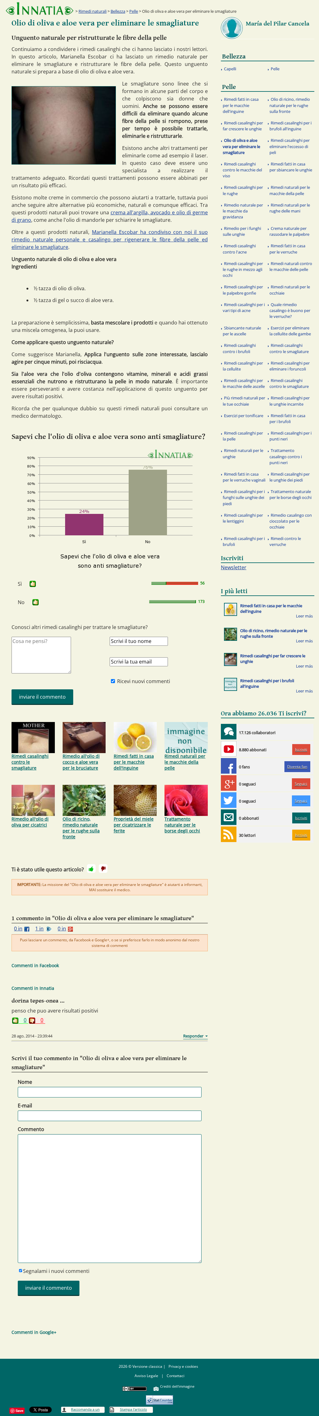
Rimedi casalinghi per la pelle (243, 436)
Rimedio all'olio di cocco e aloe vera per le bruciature (81, 762)
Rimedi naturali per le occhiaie (289, 290)
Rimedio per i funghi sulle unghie (242, 231)
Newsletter (233, 567)
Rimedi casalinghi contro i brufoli (239, 348)
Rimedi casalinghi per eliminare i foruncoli (289, 366)
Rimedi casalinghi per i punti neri (290, 436)
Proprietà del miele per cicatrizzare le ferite (134, 825)
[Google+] (228, 783)
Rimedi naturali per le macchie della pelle (184, 762)
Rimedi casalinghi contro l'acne (239, 248)
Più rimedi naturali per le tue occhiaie (244, 401)
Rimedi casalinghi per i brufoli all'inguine (290, 126)
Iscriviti (301, 749)
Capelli (230, 69)
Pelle (133, 11)
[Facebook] (228, 766)
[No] (103, 868)
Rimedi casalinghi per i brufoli (244, 541)
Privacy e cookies (183, 1366)
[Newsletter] (228, 817)
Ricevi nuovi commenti (143, 681)
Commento (31, 1129)
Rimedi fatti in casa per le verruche (287, 248)
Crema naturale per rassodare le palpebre (289, 231)
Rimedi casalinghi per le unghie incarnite (289, 401)
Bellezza (118, 11)
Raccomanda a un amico (85, 1410)
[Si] (91, 868)
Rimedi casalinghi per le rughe (243, 190)
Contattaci (175, 1375)
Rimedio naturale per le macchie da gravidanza (243, 211)
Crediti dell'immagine (177, 1386)
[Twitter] (228, 800)
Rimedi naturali (93, 11)
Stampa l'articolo (133, 1409)
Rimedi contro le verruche (285, 541)
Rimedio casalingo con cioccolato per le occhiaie (290, 521)
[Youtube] (228, 749)
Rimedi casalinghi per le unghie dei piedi (289, 477)
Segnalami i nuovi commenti (56, 1271)
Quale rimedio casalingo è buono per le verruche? (289, 310)
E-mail (25, 1105)
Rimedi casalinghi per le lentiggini (243, 518)
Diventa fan (297, 766)
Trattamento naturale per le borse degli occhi (182, 825)
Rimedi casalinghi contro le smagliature (30, 762)
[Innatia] (228, 731)
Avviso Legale (146, 1375)
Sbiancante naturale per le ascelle (242, 331)
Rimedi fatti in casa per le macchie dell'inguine (134, 762)
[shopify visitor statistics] (159, 1397)
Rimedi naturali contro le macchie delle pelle (290, 266)
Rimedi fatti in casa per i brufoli (287, 418)
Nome (25, 1081)
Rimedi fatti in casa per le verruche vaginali (244, 477)
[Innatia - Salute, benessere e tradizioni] (39, 9)
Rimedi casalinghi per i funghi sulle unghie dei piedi (244, 497)
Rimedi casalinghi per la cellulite (243, 366)
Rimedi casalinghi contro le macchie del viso (242, 170)
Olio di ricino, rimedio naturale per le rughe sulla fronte (81, 828)
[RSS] (228, 834)
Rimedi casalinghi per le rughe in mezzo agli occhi (243, 269)
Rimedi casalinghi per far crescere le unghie (243, 126)
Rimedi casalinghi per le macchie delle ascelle (244, 383)
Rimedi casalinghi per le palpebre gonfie (243, 290)
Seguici (301, 783)
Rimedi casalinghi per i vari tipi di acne (244, 307)
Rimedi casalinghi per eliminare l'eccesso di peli (289, 146)
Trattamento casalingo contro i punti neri (285, 456)
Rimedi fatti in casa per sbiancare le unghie (290, 167)
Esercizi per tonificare (243, 415)
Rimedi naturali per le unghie (243, 453)
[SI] (33, 584)
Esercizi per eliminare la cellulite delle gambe (290, 331)
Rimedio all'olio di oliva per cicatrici (30, 822)
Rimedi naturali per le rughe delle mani (289, 208)
